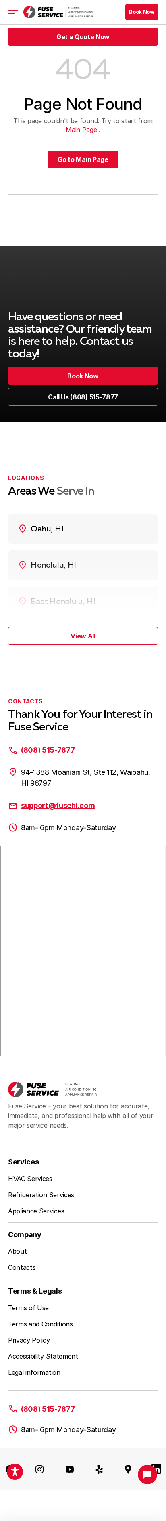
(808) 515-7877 (48, 750)
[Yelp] (99, 1469)
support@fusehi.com (58, 805)
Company (25, 1234)
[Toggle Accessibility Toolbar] (15, 1472)
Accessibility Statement (43, 1356)
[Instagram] (39, 1469)
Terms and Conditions (40, 1324)
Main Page (81, 130)
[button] (141, 12)
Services (23, 1162)
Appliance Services (36, 1211)
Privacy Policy (29, 1340)
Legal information (34, 1372)
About (17, 1251)
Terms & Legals (35, 1291)
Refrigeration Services (41, 1195)
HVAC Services (30, 1179)
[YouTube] (70, 1469)
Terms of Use (28, 1308)
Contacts (21, 1267)
